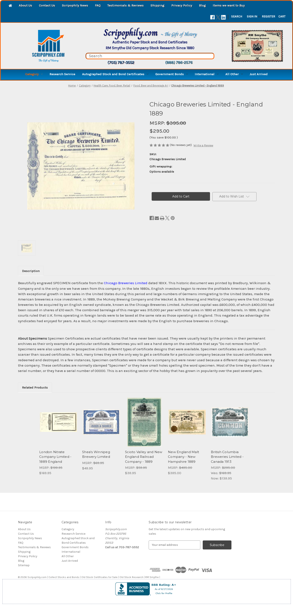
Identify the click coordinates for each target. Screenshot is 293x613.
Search (236, 16)
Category (32, 74)
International (204, 74)
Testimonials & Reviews (125, 5)
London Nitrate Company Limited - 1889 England (55, 457)
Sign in (252, 16)
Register (268, 16)
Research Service (62, 74)
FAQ (98, 5)
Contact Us (47, 5)
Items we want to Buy (229, 5)
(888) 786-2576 (179, 62)
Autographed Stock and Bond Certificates (113, 74)
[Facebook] (212, 17)
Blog (202, 5)
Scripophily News (75, 5)
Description (31, 271)
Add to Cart (58, 426)
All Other (232, 74)
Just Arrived (259, 74)
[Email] (157, 218)
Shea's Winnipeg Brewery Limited (96, 454)
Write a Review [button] (203, 145)
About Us (25, 5)
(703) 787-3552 (120, 62)
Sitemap (24, 565)
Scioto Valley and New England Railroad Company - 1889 (143, 457)
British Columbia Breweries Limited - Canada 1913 (227, 457)
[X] (218, 17)
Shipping (158, 5)
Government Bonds (169, 74)
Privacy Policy (181, 5)
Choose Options (230, 426)
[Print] (162, 218)
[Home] (10, 6)
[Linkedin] (223, 17)
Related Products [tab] (35, 387)
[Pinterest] (173, 218)
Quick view (58, 418)
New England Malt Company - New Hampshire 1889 (183, 457)
